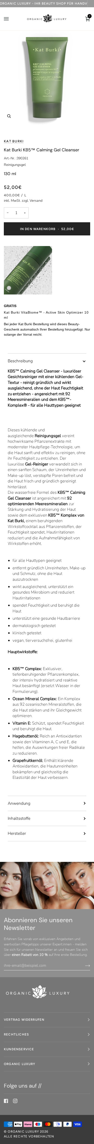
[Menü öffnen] (11, 19)
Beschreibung (20, 361)
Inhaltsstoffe (19, 818)
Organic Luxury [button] (19, 1064)
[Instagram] (15, 1101)
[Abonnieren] (83, 965)
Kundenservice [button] (19, 1049)
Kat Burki (14, 141)
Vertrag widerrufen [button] (24, 1019)
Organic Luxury (24, 1131)
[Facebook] (6, 1101)
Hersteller (17, 833)
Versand (36, 200)
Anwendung (19, 803)
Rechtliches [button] (16, 1034)
